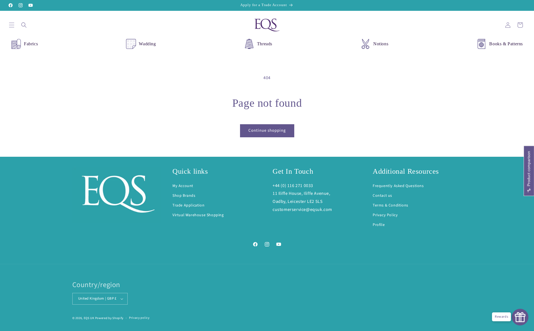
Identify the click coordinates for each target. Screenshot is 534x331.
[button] (12, 25)
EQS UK (89, 318)
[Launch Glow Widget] (520, 317)
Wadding (147, 43)
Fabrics (31, 43)
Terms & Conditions (390, 205)
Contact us (382, 195)
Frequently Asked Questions (398, 186)
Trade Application (188, 205)
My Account (182, 186)
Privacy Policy (385, 215)
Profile (379, 225)
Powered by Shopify (109, 318)
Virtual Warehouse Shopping (198, 215)
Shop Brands (184, 195)
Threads (264, 43)
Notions (380, 43)
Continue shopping (267, 130)
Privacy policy (139, 318)
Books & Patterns (506, 43)
